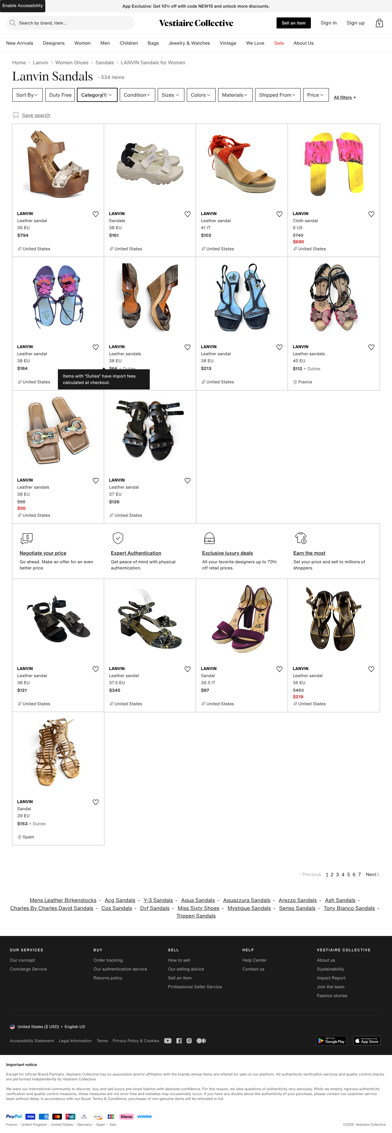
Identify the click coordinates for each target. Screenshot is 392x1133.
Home (19, 62)
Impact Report (331, 978)
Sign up (356, 23)
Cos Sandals (116, 908)
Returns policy (107, 978)
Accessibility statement (32, 1041)
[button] (379, 23)
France (11, 1124)
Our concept (22, 960)
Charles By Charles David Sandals (51, 908)
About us (326, 960)
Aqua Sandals (198, 900)
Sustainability (330, 969)
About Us (304, 43)
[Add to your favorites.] (95, 214)
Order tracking (108, 960)
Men (105, 43)
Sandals (105, 62)
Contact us (254, 969)
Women (82, 43)
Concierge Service (28, 969)
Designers (54, 43)
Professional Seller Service (195, 987)
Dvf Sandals (155, 908)
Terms (102, 1041)
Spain (100, 1124)
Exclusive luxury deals (227, 553)
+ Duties (127, 368)
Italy (113, 1124)
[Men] (114, 43)
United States (62, 1124)
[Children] (142, 43)
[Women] (95, 43)
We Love (255, 43)
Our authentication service (120, 969)
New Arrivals (19, 43)
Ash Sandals (340, 900)
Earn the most (309, 553)
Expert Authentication (136, 553)
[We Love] (269, 43)
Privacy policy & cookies (136, 1041)
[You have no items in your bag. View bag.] (379, 23)
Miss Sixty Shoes (198, 908)
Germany (84, 1124)
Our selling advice (186, 969)
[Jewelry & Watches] (214, 43)
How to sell (179, 960)
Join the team (331, 987)
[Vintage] (241, 43)
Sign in (329, 23)
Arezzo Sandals (298, 900)
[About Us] (318, 43)
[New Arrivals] (38, 43)
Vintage (228, 43)
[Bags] (163, 43)
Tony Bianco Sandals (349, 908)
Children (129, 43)
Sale (279, 43)
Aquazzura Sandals (246, 900)
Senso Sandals (297, 908)
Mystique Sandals (249, 908)
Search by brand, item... (43, 23)
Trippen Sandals (196, 916)
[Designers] (69, 43)
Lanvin (40, 62)
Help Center (255, 960)
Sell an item (294, 23)
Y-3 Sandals (158, 900)
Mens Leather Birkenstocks (63, 900)
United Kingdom (34, 1124)
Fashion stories (332, 996)
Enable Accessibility (22, 5)
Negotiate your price (43, 553)
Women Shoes (72, 62)
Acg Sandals (120, 900)
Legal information (75, 1041)
